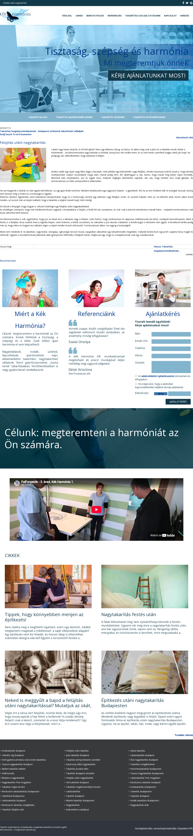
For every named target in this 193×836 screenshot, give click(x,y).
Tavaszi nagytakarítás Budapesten (147, 773)
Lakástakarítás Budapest (14, 800)
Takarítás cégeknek (113, 117)
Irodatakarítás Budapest (13, 750)
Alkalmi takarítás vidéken (14, 768)
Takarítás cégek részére (13, 786)
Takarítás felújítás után (13, 809)
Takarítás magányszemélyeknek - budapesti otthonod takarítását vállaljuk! (42, 131)
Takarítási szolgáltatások (142, 764)
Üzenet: (140, 362)
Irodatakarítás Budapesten (143, 786)
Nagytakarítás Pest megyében (16, 782)
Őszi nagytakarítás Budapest (144, 759)
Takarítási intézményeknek (149, 117)
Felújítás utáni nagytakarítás (79, 777)
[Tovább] (48, 608)
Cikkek (79, 15)
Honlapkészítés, (144, 828)
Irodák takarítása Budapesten (144, 800)
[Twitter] (187, 3)
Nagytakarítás (73, 805)
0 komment (25, 134)
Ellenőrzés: (142, 393)
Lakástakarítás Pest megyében (145, 777)
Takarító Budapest (75, 796)
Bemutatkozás (95, 15)
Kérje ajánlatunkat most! (148, 75)
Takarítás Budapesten (141, 791)
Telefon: (140, 348)
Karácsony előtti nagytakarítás (80, 764)
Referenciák (115, 15)
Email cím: (141, 340)
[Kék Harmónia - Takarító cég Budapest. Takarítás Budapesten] (15, 24)
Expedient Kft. (185, 828)
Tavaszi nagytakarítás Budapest (17, 764)
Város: (139, 355)
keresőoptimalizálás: (165, 828)
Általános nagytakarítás (13, 777)
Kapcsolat (170, 15)
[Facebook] (183, 3)
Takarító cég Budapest (13, 755)
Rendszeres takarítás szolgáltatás (18, 805)
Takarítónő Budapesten (13, 796)
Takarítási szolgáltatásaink (142, 15)
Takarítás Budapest (139, 796)
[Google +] (191, 3)
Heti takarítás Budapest (77, 782)
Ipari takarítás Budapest (77, 755)
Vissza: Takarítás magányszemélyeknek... (167, 248)
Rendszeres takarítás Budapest (145, 782)
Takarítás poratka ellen (77, 768)
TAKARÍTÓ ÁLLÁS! (37, 117)
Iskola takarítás (137, 750)
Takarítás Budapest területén (80, 773)
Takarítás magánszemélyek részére (83, 786)
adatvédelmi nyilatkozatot (157, 376)
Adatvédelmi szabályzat (77, 809)
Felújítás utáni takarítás (77, 750)
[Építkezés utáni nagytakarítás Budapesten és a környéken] (144, 693)
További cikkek (184, 735)
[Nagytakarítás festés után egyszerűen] (144, 608)
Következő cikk (184, 137)
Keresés (184, 15)
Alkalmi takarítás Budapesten (80, 800)
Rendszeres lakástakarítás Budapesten (20, 791)
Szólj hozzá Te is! (9, 134)
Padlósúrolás (8, 773)
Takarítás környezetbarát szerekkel (83, 759)
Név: (138, 333)
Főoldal (67, 15)
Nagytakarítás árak (139, 805)
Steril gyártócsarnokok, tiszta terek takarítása (24, 759)
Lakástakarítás (73, 791)
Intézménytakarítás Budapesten (145, 768)
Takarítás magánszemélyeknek (74, 117)
